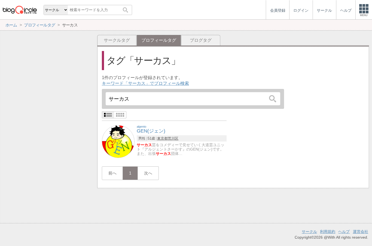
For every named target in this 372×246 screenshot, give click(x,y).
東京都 (162, 138)
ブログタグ (201, 40)
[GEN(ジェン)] (118, 141)
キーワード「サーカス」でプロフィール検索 (145, 83)
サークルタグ (117, 40)
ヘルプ (344, 231)
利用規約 (327, 231)
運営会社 (360, 231)
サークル (309, 231)
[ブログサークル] (19, 9)
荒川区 (173, 138)
